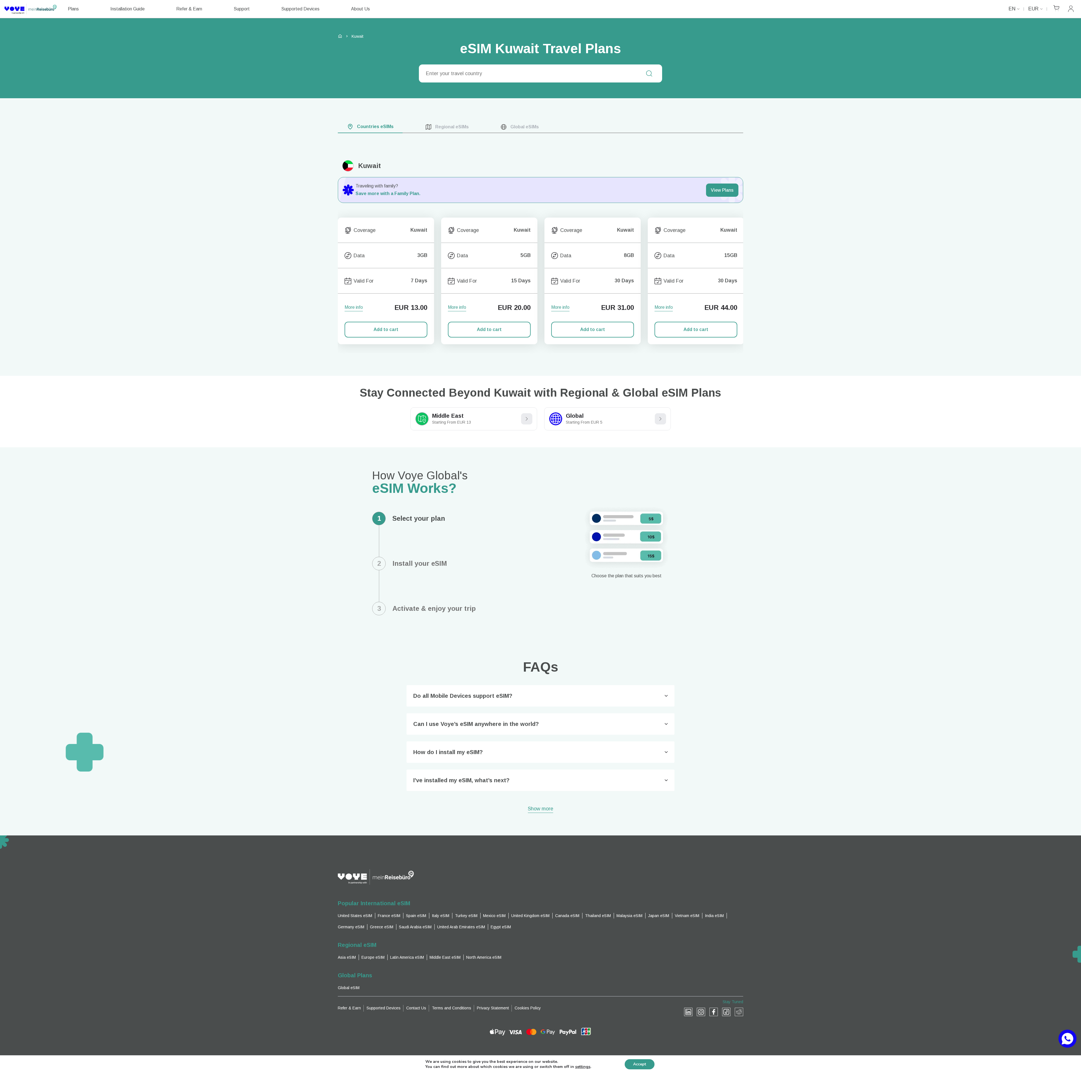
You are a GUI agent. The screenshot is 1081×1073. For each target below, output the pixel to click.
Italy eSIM (440, 915)
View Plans (722, 190)
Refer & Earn (189, 8)
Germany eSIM (351, 927)
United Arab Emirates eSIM (461, 927)
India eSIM (714, 915)
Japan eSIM (658, 915)
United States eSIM (355, 915)
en (1012, 9)
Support (242, 8)
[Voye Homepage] (31, 9)
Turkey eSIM (466, 915)
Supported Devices (300, 8)
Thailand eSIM (598, 915)
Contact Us (416, 1008)
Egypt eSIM (501, 927)
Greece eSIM (381, 927)
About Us (360, 8)
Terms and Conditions (451, 1008)
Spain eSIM (416, 915)
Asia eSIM (347, 957)
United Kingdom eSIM (530, 915)
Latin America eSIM (407, 957)
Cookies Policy (528, 1008)
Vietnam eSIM (687, 915)
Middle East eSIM (445, 957)
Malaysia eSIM (629, 915)
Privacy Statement (493, 1008)
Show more (540, 809)
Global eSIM (348, 987)
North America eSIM (483, 957)
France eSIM (389, 915)
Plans (73, 8)
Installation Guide (127, 8)
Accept (639, 1064)
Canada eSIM (567, 915)
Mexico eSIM (494, 915)
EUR (1033, 9)
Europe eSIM (373, 957)
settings (582, 1066)
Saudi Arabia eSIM (415, 927)
